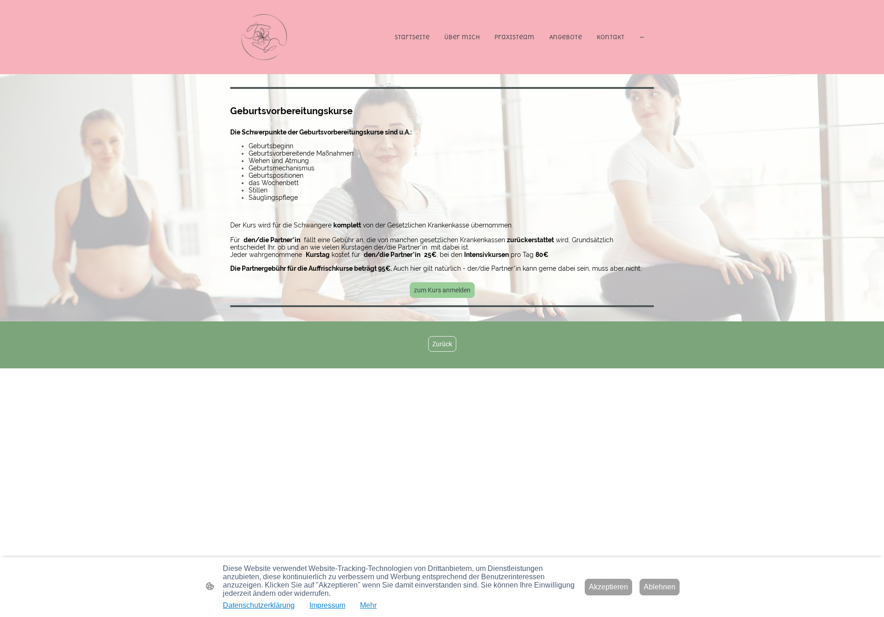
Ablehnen (659, 587)
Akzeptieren (608, 587)
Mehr (368, 605)
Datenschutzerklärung (259, 605)
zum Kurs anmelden (442, 290)
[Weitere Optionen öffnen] (642, 37)
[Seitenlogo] (264, 37)
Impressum (327, 605)
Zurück (442, 344)
